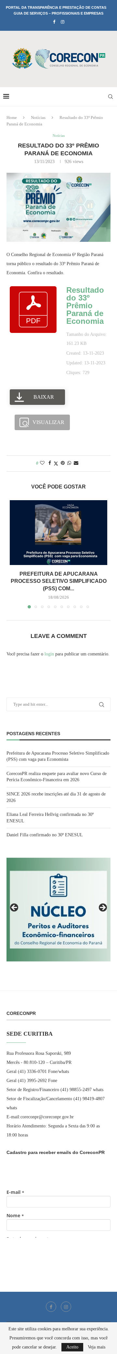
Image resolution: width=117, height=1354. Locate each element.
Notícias (38, 117)
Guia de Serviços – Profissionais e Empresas (58, 13)
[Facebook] (54, 22)
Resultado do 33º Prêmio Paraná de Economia (85, 305)
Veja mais (96, 1347)
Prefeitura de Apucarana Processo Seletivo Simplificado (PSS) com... (59, 581)
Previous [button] (15, 908)
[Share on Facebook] (49, 463)
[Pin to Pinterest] (63, 463)
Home (11, 117)
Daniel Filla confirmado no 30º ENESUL (44, 834)
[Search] (110, 96)
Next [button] (102, 908)
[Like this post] (42, 463)
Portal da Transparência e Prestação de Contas (56, 7)
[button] (15, 553)
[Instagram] (62, 22)
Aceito (72, 1347)
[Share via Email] (76, 463)
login (49, 654)
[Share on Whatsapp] (69, 463)
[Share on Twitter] (56, 463)
